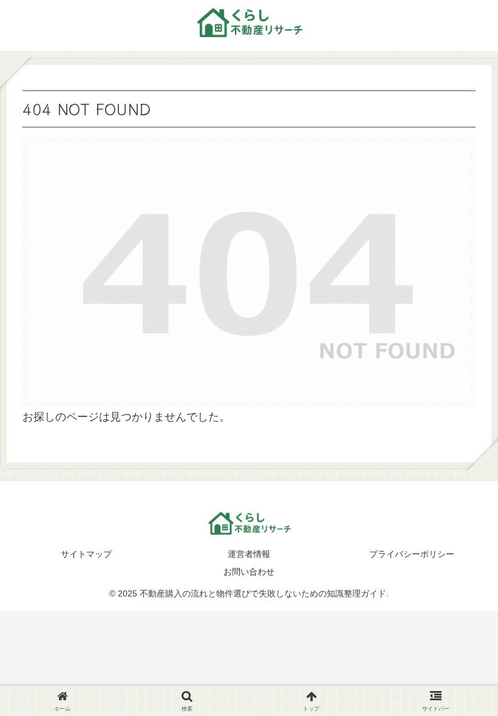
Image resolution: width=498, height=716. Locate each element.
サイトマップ (86, 554)
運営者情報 (249, 554)
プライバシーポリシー (411, 554)
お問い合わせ (249, 571)
